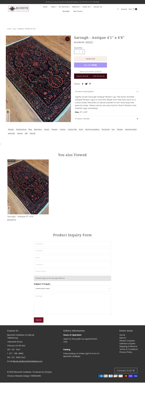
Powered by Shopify (42, 372)
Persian (11, 129)
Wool (81, 129)
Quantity (78, 48)
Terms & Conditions (128, 349)
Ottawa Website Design (18, 376)
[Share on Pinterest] (90, 83)
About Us (86, 7)
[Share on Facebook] (82, 83)
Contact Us (97, 7)
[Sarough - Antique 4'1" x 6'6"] (28, 186)
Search (122, 337)
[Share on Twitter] (86, 83)
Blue (30, 129)
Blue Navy (38, 129)
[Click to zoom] (67, 39)
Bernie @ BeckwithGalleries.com (27, 361)
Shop (53, 7)
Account (124, 9)
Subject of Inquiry (42, 284)
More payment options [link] (90, 71)
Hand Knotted (131, 129)
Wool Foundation (92, 129)
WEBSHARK (36, 376)
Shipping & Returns (128, 346)
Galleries (75, 7)
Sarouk (32, 133)
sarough (11, 133)
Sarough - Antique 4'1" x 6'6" (20, 216)
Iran (113, 129)
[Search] (118, 9)
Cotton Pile (72, 129)
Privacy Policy (125, 352)
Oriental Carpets (127, 343)
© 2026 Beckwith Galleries (19, 372)
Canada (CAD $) (126, 370)
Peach (46, 129)
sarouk (20, 133)
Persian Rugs (21, 129)
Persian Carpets (127, 340)
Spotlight (66, 11)
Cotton (63, 129)
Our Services (63, 7)
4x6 (26, 133)
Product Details (82, 118)
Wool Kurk (106, 129)
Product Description (84, 91)
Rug (14, 29)
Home (45, 7)
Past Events (77, 11)
